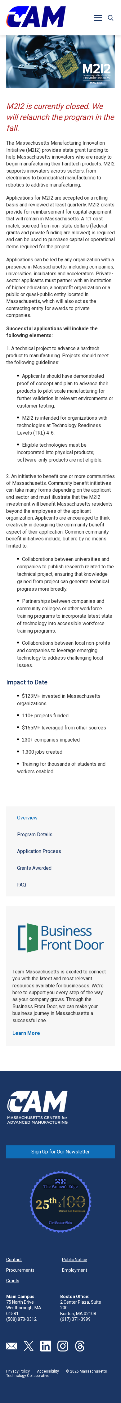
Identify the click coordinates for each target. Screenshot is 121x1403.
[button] (110, 17)
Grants (12, 1280)
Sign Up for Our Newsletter (60, 1152)
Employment (74, 1270)
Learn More (26, 1033)
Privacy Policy (18, 1371)
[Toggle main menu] (98, 17)
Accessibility (48, 1371)
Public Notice (74, 1259)
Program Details (34, 834)
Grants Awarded (34, 868)
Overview (27, 818)
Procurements (20, 1270)
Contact (14, 1259)
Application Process (39, 851)
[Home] (36, 17)
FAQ (21, 885)
